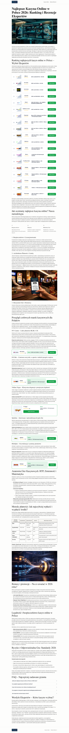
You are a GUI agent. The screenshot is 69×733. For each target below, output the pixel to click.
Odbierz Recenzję (31, 411)
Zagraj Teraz (52, 352)
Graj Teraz (52, 464)
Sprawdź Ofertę (51, 381)
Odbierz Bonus (52, 76)
